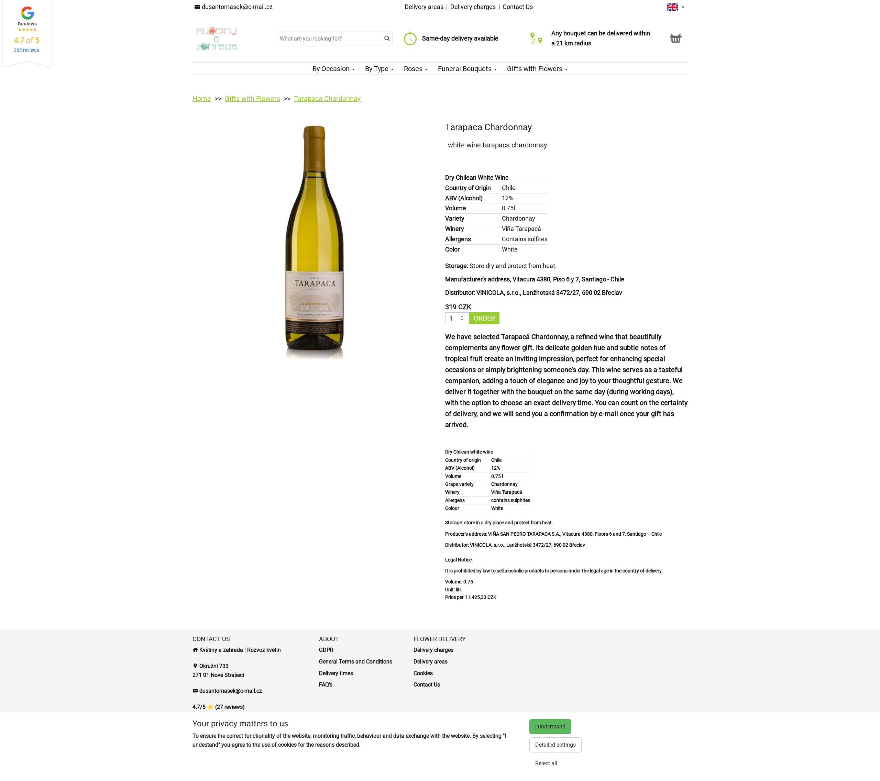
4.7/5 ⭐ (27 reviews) (218, 707)
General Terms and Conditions (355, 661)
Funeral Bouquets (465, 69)
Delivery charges (473, 6)
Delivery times (336, 673)
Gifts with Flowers (535, 69)
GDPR (326, 650)
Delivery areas (424, 6)
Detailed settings (555, 744)
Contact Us (518, 6)
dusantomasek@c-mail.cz (236, 6)
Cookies (423, 673)
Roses (414, 69)
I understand (550, 726)
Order (484, 318)
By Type (377, 69)
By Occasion (331, 69)
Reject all (546, 763)
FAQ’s (325, 684)
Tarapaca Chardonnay (327, 98)
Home (201, 98)
